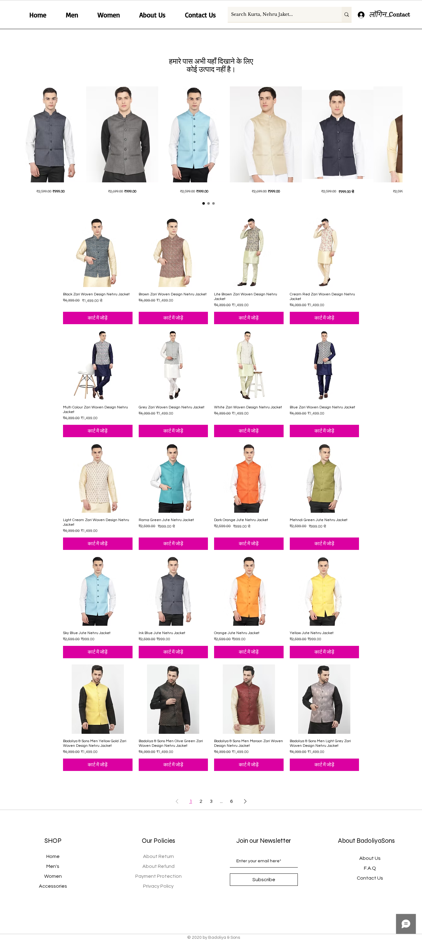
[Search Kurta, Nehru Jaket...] (347, 14)
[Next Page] (245, 801)
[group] (208, 140)
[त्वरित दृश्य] (50, 134)
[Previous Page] (177, 801)
